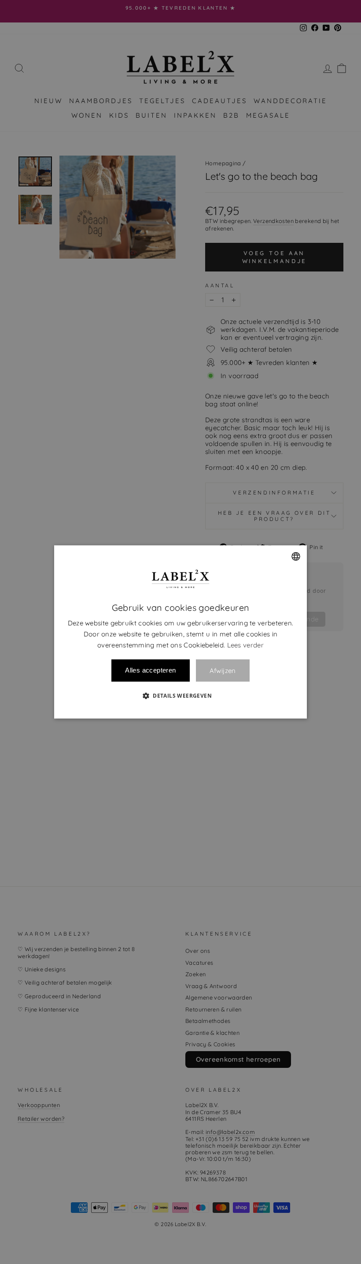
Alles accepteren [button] (150, 670)
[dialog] (180, 631)
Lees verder (245, 645)
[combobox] (295, 556)
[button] (180, 696)
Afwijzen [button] (223, 670)
